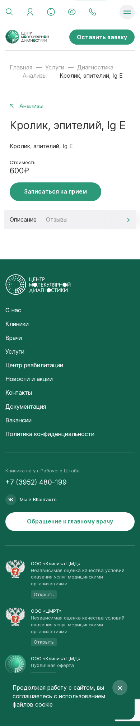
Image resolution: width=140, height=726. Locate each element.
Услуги (54, 67)
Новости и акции (29, 378)
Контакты (18, 392)
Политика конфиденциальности (49, 433)
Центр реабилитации (34, 365)
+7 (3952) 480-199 (36, 482)
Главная (21, 67)
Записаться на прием (55, 191)
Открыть (44, 594)
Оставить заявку (102, 37)
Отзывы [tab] (56, 219)
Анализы (35, 75)
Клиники (17, 323)
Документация (25, 406)
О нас (13, 310)
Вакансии (18, 420)
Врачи (13, 337)
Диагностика (95, 67)
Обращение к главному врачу (70, 521)
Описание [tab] (23, 219)
